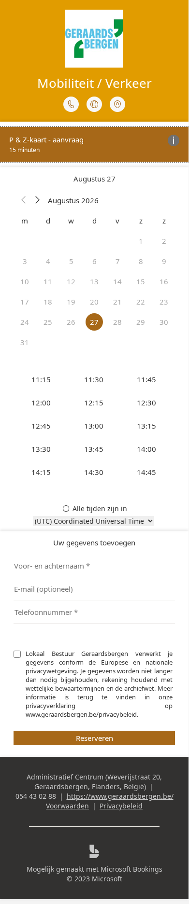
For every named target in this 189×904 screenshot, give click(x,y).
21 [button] (117, 301)
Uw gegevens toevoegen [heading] (94, 542)
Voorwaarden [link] (67, 805)
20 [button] (94, 301)
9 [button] (164, 261)
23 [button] (164, 301)
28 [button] (117, 322)
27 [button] (94, 322)
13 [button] (94, 281)
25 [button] (48, 322)
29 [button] (140, 322)
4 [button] (48, 261)
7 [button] (118, 261)
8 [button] (141, 261)
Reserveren (94, 738)
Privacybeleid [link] (121, 805)
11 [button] (48, 281)
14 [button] (117, 281)
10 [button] (24, 281)
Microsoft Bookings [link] (131, 869)
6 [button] (94, 261)
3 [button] (25, 261)
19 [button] (71, 301)
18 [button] (48, 301)
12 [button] (71, 281)
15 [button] (140, 281)
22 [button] (140, 301)
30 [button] (164, 322)
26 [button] (71, 322)
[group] (94, 426)
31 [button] (24, 342)
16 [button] (164, 281)
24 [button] (24, 322)
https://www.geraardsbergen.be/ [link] (120, 796)
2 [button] (164, 241)
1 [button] (141, 241)
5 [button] (71, 261)
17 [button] (24, 301)
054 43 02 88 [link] (35, 796)
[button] (23, 200)
